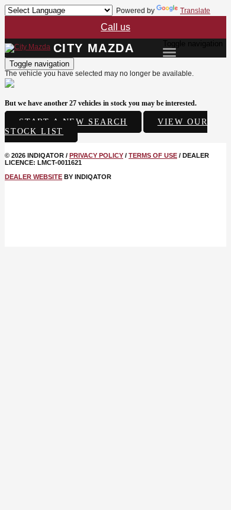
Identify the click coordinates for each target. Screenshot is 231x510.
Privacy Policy (96, 155)
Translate (195, 11)
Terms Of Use (153, 155)
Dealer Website (33, 176)
